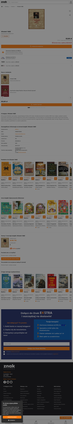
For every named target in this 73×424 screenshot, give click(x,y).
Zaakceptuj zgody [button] (12, 417)
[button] (12, 420)
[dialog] (12, 412)
